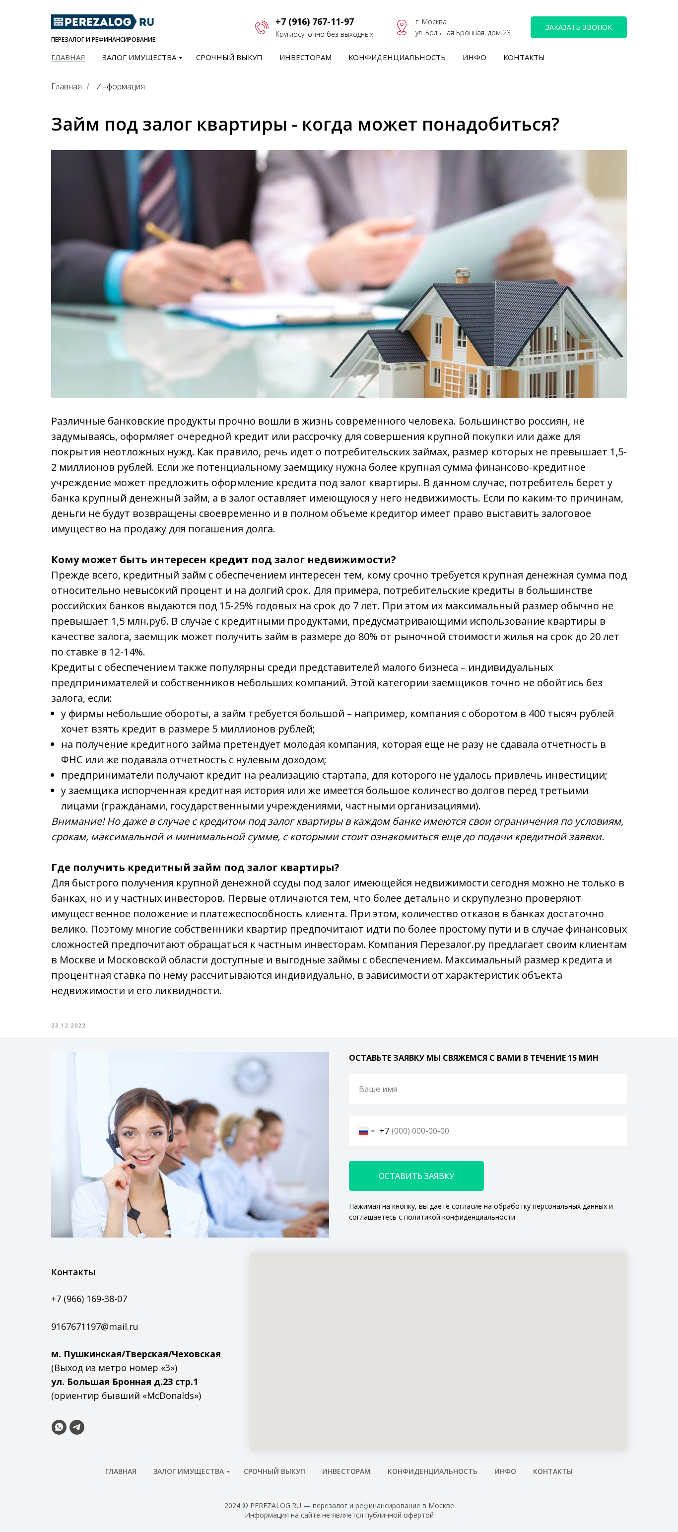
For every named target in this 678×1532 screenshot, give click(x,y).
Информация (120, 86)
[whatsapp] (59, 1427)
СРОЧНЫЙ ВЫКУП (229, 57)
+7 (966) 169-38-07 (89, 1299)
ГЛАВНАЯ (68, 57)
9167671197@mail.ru (94, 1326)
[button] (579, 27)
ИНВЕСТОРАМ (305, 57)
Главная (66, 86)
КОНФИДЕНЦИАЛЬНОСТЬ (397, 57)
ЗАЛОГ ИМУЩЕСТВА (139, 57)
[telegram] (76, 1427)
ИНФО (474, 57)
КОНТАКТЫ (524, 57)
